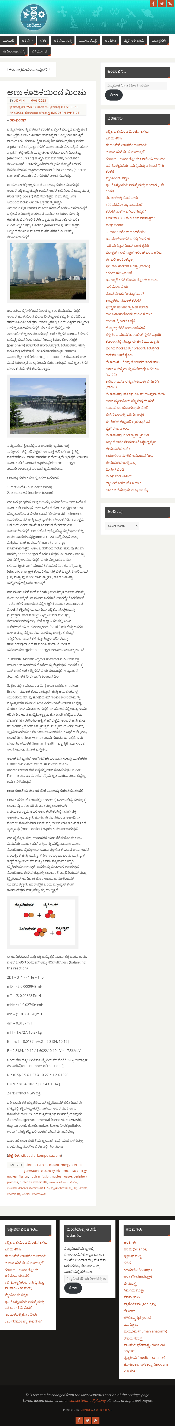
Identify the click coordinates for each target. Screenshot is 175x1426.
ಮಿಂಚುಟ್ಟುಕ (39, 1194)
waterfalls (40, 1182)
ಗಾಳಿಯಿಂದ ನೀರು (117, 286)
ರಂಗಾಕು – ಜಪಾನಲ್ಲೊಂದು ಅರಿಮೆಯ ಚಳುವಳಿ (135, 158)
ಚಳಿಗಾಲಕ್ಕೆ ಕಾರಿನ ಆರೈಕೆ (120, 320)
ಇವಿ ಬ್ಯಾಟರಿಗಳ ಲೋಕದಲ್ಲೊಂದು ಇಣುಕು (132, 279)
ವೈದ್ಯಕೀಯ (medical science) (144, 1357)
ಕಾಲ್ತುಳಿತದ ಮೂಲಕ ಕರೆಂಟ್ (123, 300)
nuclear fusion (40, 1176)
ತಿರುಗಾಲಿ (23, 1188)
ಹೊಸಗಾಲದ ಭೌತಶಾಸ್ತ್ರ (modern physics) (52, 113)
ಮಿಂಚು (26, 1194)
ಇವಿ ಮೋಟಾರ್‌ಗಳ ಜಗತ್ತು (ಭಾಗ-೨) (128, 238)
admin (19, 100)
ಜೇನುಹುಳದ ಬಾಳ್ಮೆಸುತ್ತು (121, 462)
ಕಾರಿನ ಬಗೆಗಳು (115, 225)
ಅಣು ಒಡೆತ (55, 1182)
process (12, 1182)
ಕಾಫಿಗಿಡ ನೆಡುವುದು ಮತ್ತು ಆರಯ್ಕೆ (127, 489)
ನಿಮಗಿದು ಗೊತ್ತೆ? (134, 1290)
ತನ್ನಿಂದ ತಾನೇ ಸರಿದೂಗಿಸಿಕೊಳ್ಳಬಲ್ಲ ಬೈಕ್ (131, 442)
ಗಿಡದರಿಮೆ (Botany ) (138, 1269)
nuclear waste (62, 1176)
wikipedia (21, 1155)
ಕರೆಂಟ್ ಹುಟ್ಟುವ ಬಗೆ (119, 273)
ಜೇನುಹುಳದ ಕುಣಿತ (118, 448)
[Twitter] (162, 3)
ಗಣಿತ (127, 1262)
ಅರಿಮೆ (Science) (135, 1249)
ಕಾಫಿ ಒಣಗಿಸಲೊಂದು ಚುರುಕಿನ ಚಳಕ (129, 314)
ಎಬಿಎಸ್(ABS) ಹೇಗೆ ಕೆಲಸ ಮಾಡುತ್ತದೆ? (130, 218)
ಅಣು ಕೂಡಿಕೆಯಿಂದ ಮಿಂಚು (46, 92)
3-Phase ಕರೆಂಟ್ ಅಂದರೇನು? (126, 232)
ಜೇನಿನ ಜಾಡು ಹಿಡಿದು (119, 476)
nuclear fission (17, 1176)
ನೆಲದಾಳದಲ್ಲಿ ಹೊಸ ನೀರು (122, 197)
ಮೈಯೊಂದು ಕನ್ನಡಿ (117, 178)
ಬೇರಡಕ (83, 1188)
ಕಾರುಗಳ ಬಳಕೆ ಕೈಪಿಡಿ (119, 355)
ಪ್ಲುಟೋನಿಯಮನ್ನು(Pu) (64, 1188)
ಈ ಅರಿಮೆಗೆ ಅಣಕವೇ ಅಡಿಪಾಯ (126, 145)
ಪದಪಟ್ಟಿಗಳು (132, 1297)
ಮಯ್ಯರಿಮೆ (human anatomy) (145, 1331)
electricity (48, 1171)
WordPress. (104, 1410)
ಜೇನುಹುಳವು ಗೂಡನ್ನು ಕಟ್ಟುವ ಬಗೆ (127, 435)
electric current (37, 1165)
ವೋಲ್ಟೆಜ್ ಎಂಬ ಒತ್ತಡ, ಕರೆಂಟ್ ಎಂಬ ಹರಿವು (134, 252)
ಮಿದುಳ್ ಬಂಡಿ (115, 469)
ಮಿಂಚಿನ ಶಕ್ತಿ (14, 1194)
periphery (80, 1176)
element (62, 1171)
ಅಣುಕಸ (12, 1188)
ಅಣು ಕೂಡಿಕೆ (70, 1182)
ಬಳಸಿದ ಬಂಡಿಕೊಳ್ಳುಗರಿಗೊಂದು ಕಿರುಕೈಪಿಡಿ (132, 348)
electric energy (59, 1165)
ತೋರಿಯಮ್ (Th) (39, 1188)
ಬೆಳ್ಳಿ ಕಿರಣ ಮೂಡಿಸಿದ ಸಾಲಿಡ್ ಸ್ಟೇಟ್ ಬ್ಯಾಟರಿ (133, 334)
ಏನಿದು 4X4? (114, 138)
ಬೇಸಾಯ (129, 1310)
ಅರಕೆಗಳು (130, 1242)
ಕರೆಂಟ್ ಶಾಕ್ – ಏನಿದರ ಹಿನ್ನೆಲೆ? (126, 211)
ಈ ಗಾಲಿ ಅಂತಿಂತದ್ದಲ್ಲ (119, 259)
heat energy (78, 1171)
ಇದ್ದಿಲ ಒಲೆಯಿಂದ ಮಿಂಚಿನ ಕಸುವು (127, 131)
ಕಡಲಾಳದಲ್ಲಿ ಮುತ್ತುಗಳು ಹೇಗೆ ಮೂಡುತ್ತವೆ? (132, 341)
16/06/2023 (37, 100)
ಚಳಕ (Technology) (138, 1276)
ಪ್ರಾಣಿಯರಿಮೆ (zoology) (140, 1304)
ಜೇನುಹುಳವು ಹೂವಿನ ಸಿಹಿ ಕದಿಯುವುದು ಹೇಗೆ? (135, 394)
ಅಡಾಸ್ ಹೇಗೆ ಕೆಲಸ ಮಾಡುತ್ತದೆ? (126, 151)
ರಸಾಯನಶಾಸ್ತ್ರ (133, 1338)
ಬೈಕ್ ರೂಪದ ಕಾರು (117, 428)
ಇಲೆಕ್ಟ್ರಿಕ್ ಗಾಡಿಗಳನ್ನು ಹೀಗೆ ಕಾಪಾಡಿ (127, 307)
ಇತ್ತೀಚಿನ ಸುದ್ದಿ (132, 1256)
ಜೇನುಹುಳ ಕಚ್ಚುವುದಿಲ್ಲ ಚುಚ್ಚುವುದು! (128, 421)
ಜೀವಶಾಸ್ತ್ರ (130, 1283)
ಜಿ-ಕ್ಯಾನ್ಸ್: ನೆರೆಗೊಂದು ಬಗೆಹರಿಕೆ (125, 327)
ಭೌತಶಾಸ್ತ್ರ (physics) (22, 107)
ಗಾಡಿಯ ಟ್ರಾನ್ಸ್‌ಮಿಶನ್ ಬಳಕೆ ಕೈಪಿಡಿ (127, 245)
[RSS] (170, 3)
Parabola (86, 1410)
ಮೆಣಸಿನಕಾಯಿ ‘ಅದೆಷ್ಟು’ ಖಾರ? (125, 293)
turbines (26, 1182)
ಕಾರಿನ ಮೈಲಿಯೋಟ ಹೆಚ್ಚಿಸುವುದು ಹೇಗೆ (130, 401)
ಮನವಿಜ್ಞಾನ (131, 1324)
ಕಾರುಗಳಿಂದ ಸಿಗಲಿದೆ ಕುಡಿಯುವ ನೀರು (129, 455)
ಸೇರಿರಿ (114, 94)
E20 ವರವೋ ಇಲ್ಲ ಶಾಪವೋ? (124, 204)
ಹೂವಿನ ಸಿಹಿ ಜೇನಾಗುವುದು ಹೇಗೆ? (127, 407)
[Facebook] (153, 3)
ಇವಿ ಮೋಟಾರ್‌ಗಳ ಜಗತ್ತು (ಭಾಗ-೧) (128, 266)
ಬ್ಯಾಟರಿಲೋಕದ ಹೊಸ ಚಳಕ (123, 483)
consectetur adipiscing (87, 1400)
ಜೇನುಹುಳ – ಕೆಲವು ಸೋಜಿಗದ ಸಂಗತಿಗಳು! (133, 362)
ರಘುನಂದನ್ (18, 120)
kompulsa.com (49, 1155)
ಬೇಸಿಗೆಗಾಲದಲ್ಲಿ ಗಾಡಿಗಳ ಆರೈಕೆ (125, 414)
